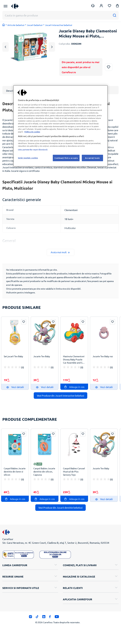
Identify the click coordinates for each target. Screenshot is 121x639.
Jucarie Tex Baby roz (103, 356)
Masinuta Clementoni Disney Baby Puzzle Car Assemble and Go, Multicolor (73, 360)
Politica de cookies (32, 131)
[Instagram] (30, 617)
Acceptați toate (92, 158)
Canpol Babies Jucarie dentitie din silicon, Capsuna (44, 471)
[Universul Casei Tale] (16, 6)
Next (51, 47)
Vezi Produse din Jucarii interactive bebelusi (60, 395)
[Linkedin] (43, 617)
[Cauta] (114, 15)
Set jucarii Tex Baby (13, 356)
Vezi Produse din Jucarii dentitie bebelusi (60, 507)
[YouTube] (57, 617)
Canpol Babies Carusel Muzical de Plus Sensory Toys (74, 471)
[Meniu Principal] (5, 6)
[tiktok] (37, 617)
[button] (117, 6)
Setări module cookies (28, 157)
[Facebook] (50, 617)
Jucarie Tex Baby (41, 356)
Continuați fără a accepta (66, 158)
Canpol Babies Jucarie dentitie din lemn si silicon (15, 471)
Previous (5, 47)
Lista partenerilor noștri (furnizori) (32, 149)
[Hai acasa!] (3, 25)
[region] (60, 126)
